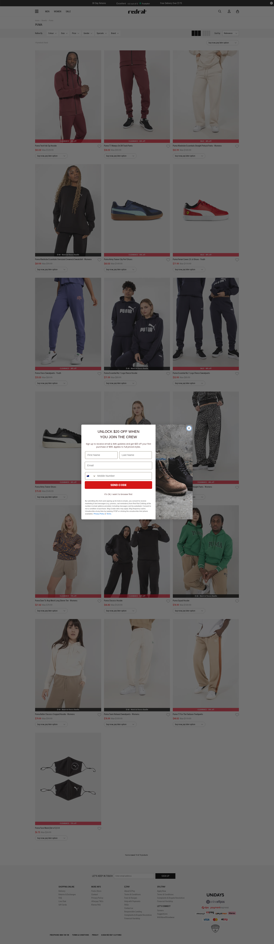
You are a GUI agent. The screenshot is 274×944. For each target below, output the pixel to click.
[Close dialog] (189, 428)
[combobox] (90, 476)
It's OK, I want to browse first (118, 494)
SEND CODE (118, 485)
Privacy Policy (99, 514)
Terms (108, 514)
